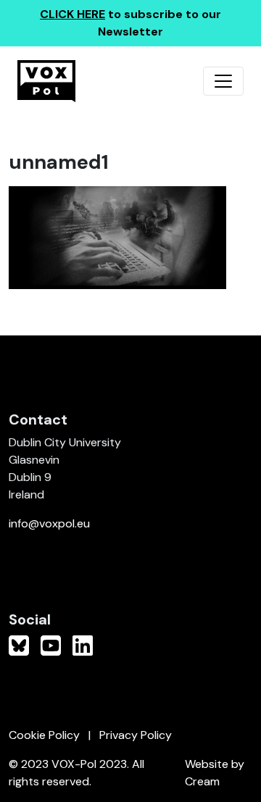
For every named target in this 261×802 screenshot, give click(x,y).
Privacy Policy (135, 735)
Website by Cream (214, 772)
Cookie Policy (44, 735)
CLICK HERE (72, 14)
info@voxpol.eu (49, 523)
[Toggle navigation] (223, 81)
